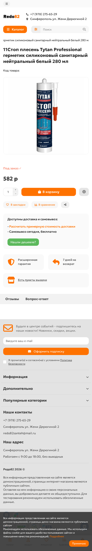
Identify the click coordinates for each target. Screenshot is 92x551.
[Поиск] (84, 29)
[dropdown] (6, 3)
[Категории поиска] (35, 29)
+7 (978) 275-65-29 (43, 14)
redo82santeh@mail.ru (19, 433)
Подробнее (57, 536)
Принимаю (79, 543)
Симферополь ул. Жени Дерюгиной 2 (58, 19)
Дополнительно (18, 388)
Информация (15, 377)
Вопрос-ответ (37, 299)
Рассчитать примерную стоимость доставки (42, 226)
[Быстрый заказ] (84, 192)
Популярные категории (25, 400)
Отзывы (12, 299)
